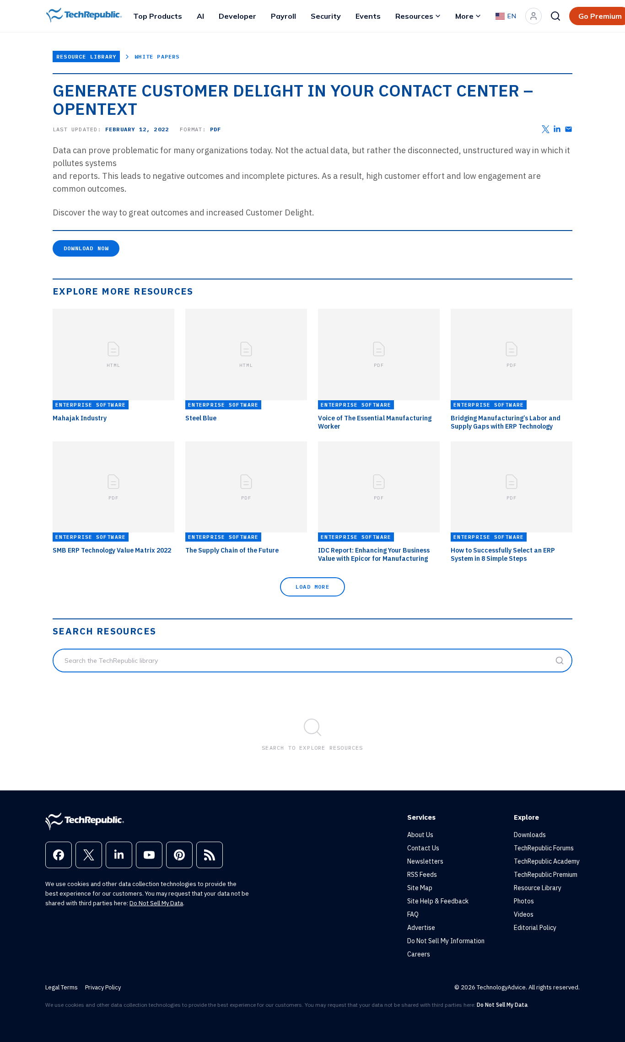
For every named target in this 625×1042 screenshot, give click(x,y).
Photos (524, 901)
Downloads (530, 835)
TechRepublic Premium (545, 874)
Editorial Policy (535, 928)
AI (200, 16)
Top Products (157, 16)
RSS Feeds (422, 874)
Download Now (86, 248)
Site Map (419, 888)
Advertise (421, 928)
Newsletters (425, 861)
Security (326, 16)
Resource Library (86, 56)
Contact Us (423, 848)
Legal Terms (61, 987)
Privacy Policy (103, 987)
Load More (312, 586)
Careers (418, 954)
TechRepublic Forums (544, 848)
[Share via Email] (568, 129)
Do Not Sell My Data (156, 903)
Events (368, 16)
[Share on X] (546, 129)
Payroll (283, 16)
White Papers (157, 56)
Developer (237, 16)
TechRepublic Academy (547, 861)
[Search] (555, 16)
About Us (420, 835)
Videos (523, 914)
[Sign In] (533, 16)
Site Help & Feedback (438, 901)
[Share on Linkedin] (557, 129)
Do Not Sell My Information (446, 941)
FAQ (413, 914)
